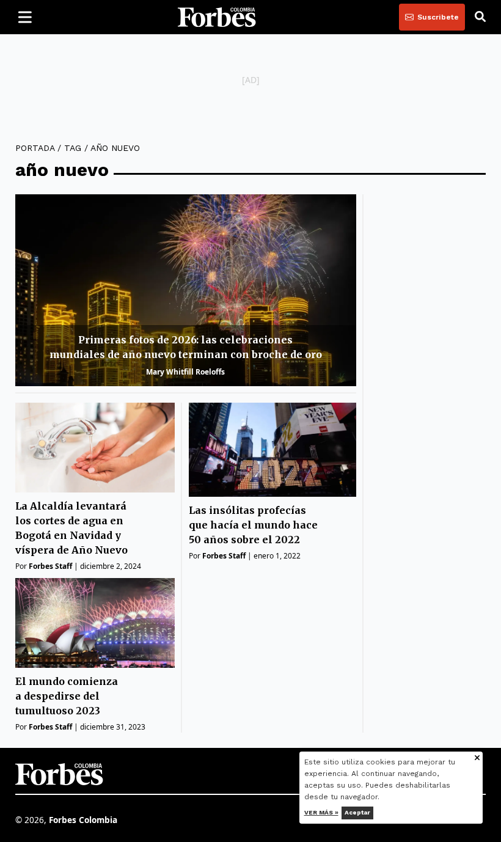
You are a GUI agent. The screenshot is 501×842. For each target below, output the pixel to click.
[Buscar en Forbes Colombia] (480, 17)
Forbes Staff (50, 566)
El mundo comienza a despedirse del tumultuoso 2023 (66, 696)
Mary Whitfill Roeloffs (185, 372)
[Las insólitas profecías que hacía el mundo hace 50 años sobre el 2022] (272, 450)
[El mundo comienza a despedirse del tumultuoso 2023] (95, 623)
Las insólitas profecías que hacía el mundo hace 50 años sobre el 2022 (253, 525)
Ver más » (321, 812)
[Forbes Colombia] (217, 17)
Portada (34, 148)
